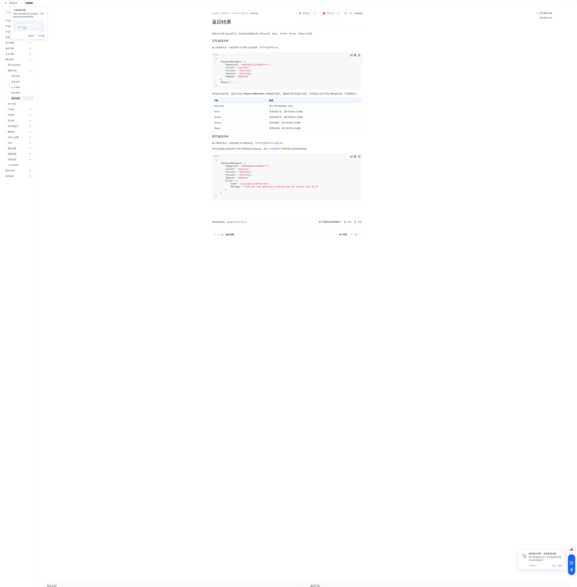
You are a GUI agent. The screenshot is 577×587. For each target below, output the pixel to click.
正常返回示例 (545, 13)
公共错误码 (273, 148)
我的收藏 (358, 13)
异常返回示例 (545, 18)
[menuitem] (19, 64)
